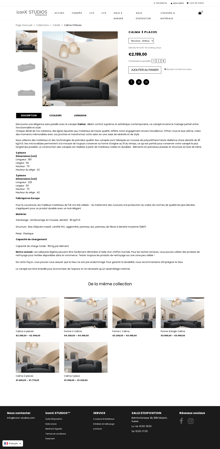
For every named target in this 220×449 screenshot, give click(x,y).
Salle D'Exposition (53, 419)
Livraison (97, 428)
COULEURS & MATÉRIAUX (168, 14)
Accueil (59, 13)
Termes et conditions (55, 433)
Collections (42, 25)
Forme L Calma (120, 331)
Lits (92, 13)
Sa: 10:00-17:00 (140, 431)
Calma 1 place (72, 376)
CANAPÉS (77, 13)
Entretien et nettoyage (103, 424)
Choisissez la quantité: (140, 61)
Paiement (50, 438)
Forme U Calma (73, 331)
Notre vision (51, 424)
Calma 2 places (24, 376)
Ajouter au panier (144, 69)
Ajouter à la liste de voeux (178, 69)
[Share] (131, 82)
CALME (56, 25)
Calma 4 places (25, 331)
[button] (13, 443)
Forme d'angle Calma (173, 331)
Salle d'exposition (143, 14)
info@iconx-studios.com (21, 417)
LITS (104, 13)
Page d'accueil (24, 25)
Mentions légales (53, 428)
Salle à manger (118, 14)
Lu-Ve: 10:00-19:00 (142, 426)
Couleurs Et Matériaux (103, 419)
